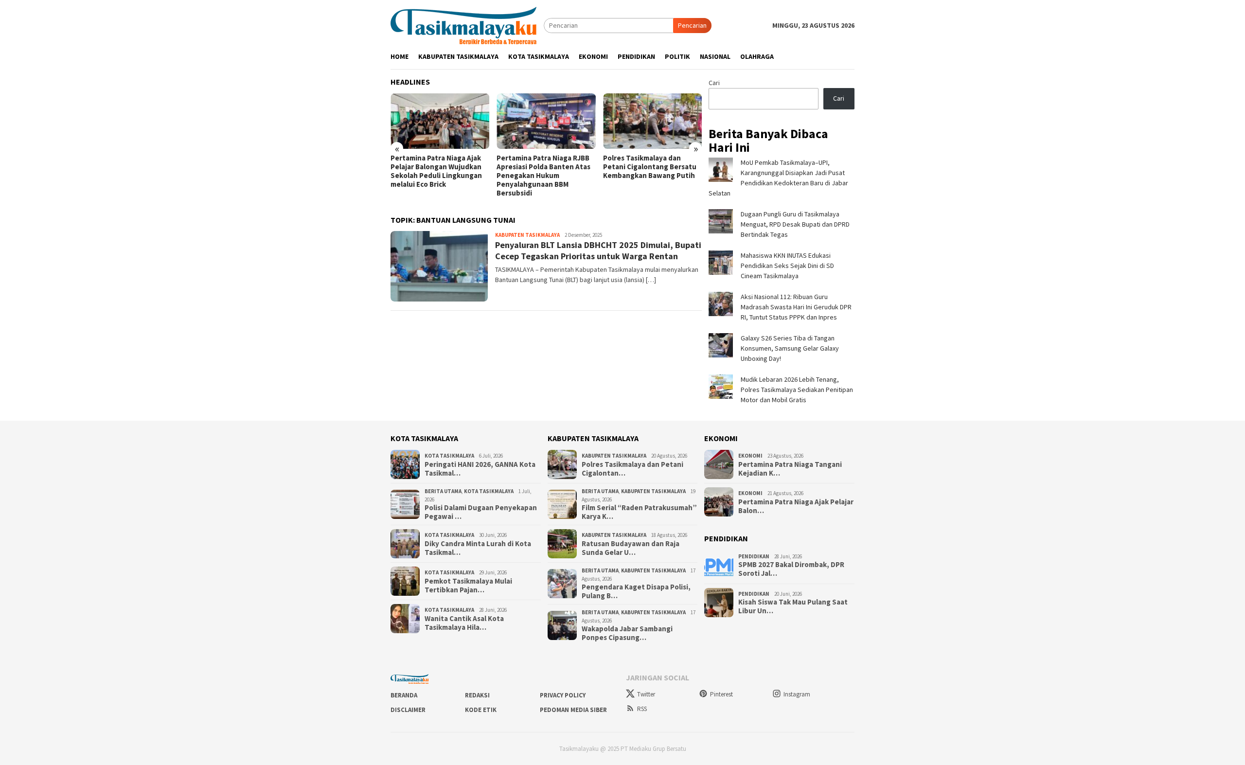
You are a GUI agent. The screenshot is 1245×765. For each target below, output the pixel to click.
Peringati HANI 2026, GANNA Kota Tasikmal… (480, 469)
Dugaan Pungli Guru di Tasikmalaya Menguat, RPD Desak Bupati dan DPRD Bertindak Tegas (795, 224)
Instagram (796, 694)
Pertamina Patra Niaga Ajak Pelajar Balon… (796, 506)
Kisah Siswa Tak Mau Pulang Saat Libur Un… (793, 606)
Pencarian (692, 25)
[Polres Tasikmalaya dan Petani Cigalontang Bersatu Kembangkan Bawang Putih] (652, 121)
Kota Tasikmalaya (449, 455)
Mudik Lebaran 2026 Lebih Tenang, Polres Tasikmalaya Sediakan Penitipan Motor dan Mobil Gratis (797, 389)
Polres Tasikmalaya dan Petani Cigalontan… (632, 469)
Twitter (646, 694)
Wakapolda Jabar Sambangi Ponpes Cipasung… (627, 633)
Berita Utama (443, 491)
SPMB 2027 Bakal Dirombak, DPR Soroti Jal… (791, 569)
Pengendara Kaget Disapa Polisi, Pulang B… (636, 591)
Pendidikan (753, 556)
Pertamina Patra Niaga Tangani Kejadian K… (790, 469)
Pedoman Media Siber (573, 710)
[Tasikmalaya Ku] (463, 24)
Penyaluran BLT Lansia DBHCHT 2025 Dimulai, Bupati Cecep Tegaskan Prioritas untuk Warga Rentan (598, 250)
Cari (714, 82)
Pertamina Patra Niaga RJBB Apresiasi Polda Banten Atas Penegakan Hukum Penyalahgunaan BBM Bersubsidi (543, 175)
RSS (642, 709)
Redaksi (477, 695)
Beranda (404, 695)
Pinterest (721, 694)
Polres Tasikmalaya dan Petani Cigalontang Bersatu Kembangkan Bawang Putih (649, 167)
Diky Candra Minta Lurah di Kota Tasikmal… (478, 548)
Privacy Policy (563, 695)
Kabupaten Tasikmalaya (527, 234)
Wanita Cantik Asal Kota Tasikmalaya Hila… (464, 623)
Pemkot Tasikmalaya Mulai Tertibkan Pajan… (468, 585)
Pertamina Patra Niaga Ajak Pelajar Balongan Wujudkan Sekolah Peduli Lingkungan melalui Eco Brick (436, 171)
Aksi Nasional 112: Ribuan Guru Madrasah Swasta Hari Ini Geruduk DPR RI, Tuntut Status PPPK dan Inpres (796, 306)
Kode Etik (481, 710)
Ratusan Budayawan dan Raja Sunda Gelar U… (630, 548)
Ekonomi (750, 455)
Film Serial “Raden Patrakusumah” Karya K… (639, 512)
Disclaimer (408, 710)
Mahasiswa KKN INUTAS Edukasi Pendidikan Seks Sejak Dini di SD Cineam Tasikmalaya (787, 265)
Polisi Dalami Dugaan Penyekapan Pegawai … (481, 512)
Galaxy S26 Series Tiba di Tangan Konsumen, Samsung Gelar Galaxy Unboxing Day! (790, 348)
